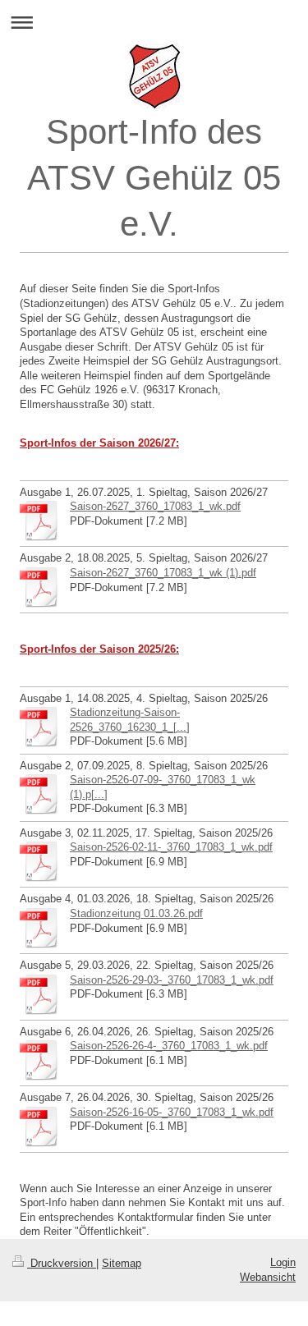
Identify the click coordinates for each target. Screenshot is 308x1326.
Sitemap (121, 1263)
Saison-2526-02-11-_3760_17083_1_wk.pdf (171, 847)
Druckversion (61, 1263)
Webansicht (268, 1277)
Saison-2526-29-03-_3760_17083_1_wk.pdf (172, 980)
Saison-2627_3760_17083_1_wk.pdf (155, 506)
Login (283, 1262)
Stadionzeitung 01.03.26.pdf (136, 913)
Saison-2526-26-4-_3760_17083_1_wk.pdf (169, 1045)
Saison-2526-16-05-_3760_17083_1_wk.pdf (172, 1112)
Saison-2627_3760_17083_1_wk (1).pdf (163, 573)
